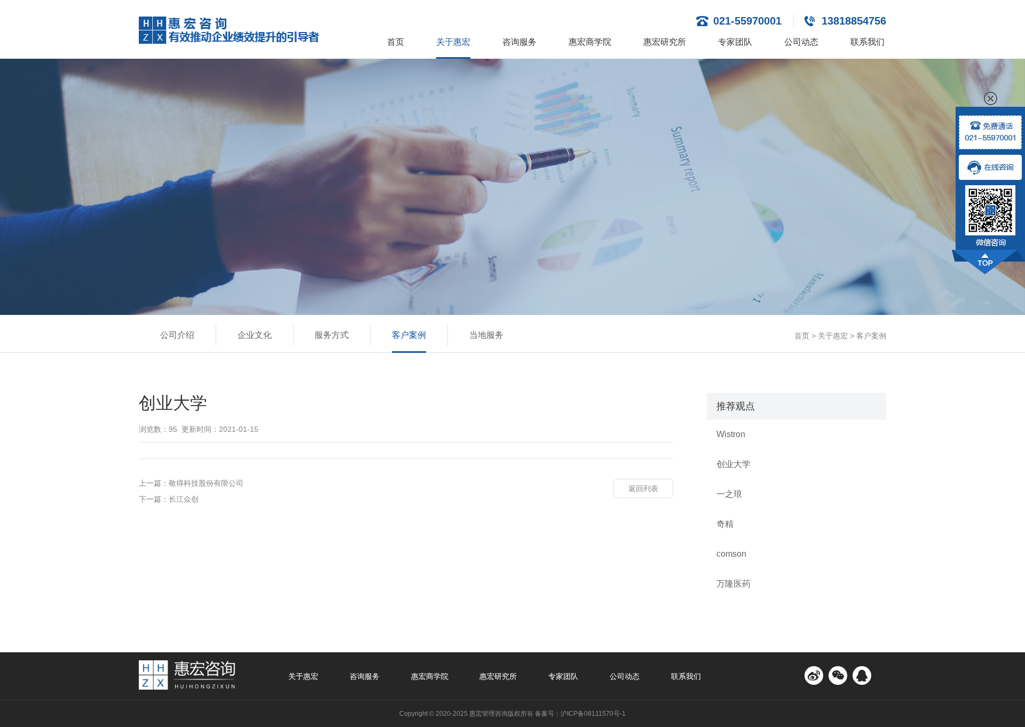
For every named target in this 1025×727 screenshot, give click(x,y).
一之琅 (729, 494)
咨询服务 (519, 41)
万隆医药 (733, 583)
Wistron (730, 434)
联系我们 (867, 41)
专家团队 (735, 41)
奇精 (725, 523)
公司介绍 (177, 334)
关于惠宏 (453, 41)
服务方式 (331, 334)
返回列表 (643, 488)
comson (731, 553)
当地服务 (486, 334)
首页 (395, 41)
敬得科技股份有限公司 (206, 483)
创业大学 (733, 464)
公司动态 (801, 41)
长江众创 (184, 499)
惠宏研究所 (664, 41)
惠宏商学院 (590, 41)
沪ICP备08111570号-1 (593, 713)
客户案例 (409, 334)
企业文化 (255, 334)
